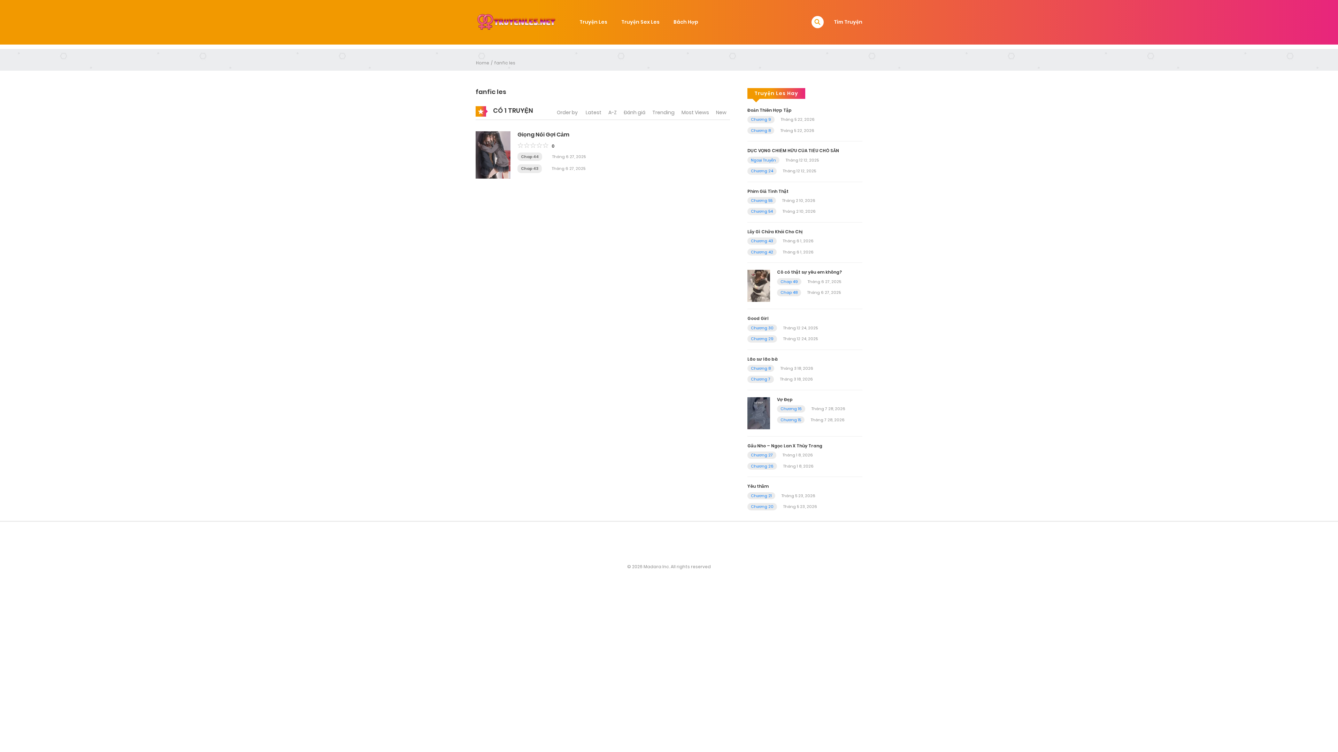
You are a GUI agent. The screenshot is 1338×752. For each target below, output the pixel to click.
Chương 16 (791, 409)
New (721, 112)
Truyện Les (593, 21)
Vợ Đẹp (785, 399)
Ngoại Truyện (763, 160)
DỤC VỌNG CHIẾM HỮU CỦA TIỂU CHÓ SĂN (793, 151)
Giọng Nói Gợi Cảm (543, 135)
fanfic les (504, 63)
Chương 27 (762, 455)
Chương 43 (762, 241)
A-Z (612, 112)
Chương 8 (761, 130)
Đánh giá (634, 112)
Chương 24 (762, 171)
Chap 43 (529, 168)
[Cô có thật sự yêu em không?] (758, 285)
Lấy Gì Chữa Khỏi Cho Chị (774, 232)
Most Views (695, 112)
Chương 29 (762, 339)
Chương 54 (762, 211)
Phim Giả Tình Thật (768, 191)
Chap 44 (530, 156)
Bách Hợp (686, 21)
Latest (593, 112)
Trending (663, 112)
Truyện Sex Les (640, 21)
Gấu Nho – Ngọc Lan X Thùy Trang (784, 446)
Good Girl (758, 318)
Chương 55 (761, 200)
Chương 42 (762, 252)
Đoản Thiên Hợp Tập (769, 110)
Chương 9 (761, 119)
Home (482, 63)
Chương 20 (762, 506)
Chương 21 (761, 496)
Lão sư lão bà (762, 359)
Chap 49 (789, 281)
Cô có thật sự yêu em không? (809, 272)
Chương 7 (760, 379)
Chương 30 (762, 328)
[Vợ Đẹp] (758, 412)
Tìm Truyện (848, 21)
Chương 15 (790, 420)
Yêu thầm (758, 486)
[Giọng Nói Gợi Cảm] (493, 154)
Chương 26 (762, 466)
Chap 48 (789, 292)
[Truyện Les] (516, 21)
